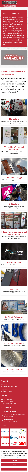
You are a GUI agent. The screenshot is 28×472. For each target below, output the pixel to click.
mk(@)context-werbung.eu (8, 403)
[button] (26, 4)
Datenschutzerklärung (12, 457)
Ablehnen (14, 465)
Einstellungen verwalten (14, 469)
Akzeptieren (14, 460)
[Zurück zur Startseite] (9, 4)
